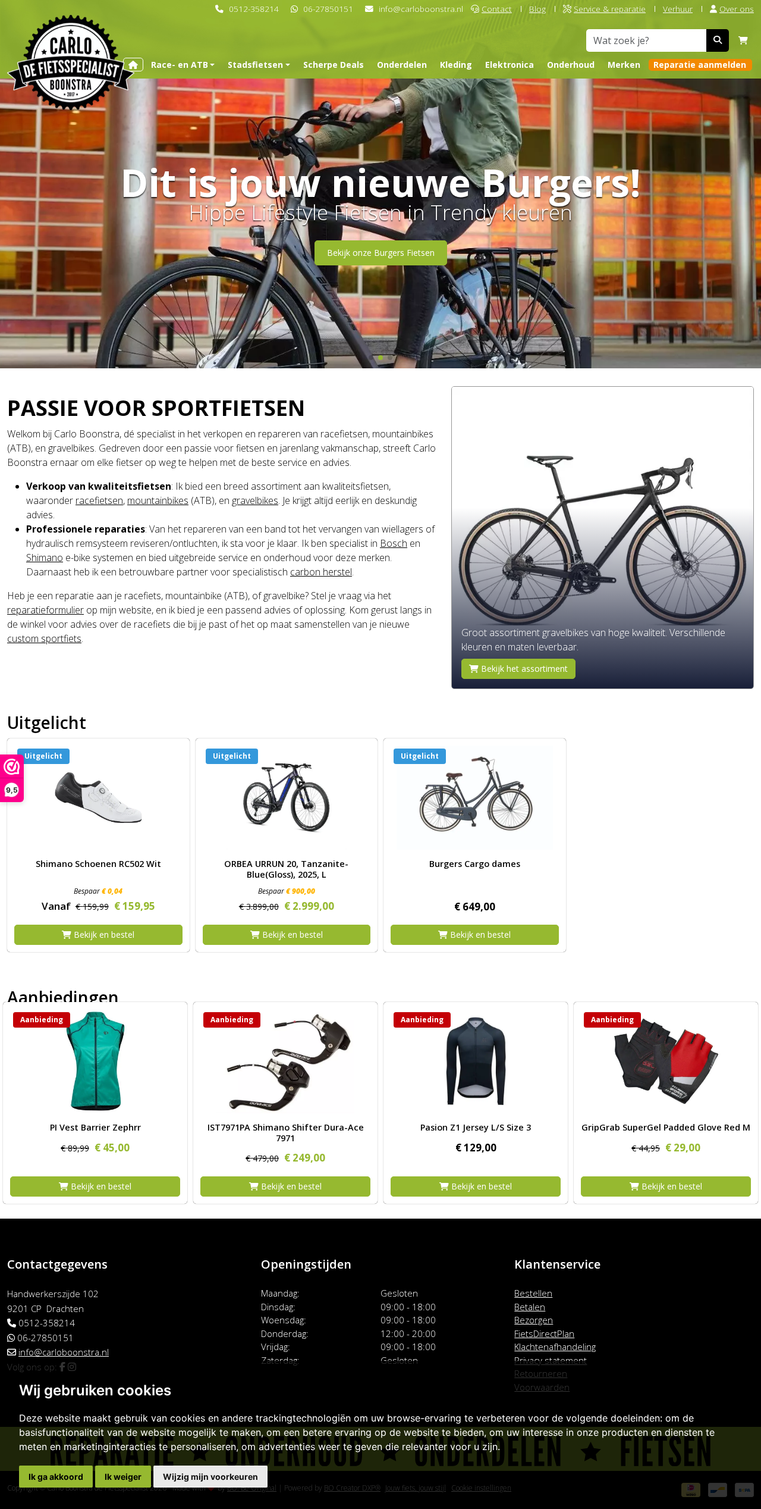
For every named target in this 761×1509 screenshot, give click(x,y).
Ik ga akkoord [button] (56, 1477)
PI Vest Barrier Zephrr (95, 1127)
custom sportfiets (44, 638)
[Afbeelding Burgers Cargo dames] (475, 798)
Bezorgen (533, 1320)
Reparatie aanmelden (699, 64)
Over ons (736, 8)
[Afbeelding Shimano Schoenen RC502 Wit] (98, 798)
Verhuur (678, 8)
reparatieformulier (45, 609)
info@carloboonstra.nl (421, 8)
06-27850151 (328, 8)
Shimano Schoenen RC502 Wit (98, 863)
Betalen (529, 1307)
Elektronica (509, 64)
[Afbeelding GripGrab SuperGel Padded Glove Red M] (666, 1061)
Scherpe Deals (333, 64)
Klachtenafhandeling (555, 1347)
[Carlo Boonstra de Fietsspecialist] (70, 43)
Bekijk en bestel (102, 934)
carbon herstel (321, 571)
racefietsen (99, 500)
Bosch (393, 543)
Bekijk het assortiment (523, 668)
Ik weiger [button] (123, 1477)
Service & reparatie (610, 8)
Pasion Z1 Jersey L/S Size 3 (475, 1127)
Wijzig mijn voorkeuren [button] (210, 1477)
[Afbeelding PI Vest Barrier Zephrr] (95, 1061)
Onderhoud (571, 64)
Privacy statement (550, 1360)
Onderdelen (402, 64)
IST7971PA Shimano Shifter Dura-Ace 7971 (285, 1132)
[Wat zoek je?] (717, 40)
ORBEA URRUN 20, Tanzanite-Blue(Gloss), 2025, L (286, 868)
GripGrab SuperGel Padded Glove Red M (665, 1127)
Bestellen (533, 1293)
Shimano (44, 557)
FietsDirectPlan (544, 1333)
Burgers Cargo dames (474, 863)
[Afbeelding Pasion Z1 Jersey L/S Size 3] (476, 1061)
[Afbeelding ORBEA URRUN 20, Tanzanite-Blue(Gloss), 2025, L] (287, 798)
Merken (624, 64)
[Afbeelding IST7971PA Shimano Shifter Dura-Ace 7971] (285, 1061)
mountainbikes (157, 500)
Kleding (456, 64)
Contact (497, 8)
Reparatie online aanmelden (381, 271)
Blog (537, 8)
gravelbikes (255, 500)
